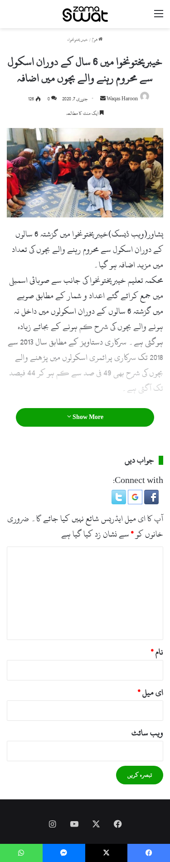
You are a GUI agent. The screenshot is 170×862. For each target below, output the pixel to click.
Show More (87, 417)
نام (157, 652)
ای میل (150, 692)
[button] (150, 501)
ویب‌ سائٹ (147, 732)
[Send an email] (103, 98)
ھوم (95, 40)
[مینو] (158, 17)
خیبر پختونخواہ (78, 40)
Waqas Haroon (122, 98)
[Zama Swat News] (85, 14)
